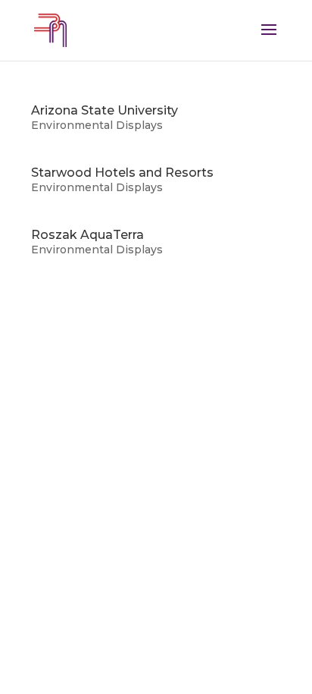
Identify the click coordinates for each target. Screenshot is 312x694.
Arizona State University (104, 110)
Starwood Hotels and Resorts (122, 172)
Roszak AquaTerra (87, 235)
